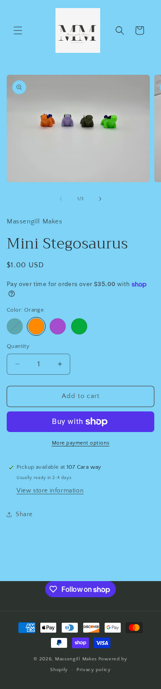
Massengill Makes (76, 659)
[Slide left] (61, 199)
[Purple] (58, 326)
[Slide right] (100, 199)
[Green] (79, 326)
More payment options (81, 443)
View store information (50, 490)
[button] (18, 30)
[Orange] (36, 326)
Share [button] (24, 514)
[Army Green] (15, 326)
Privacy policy (93, 669)
